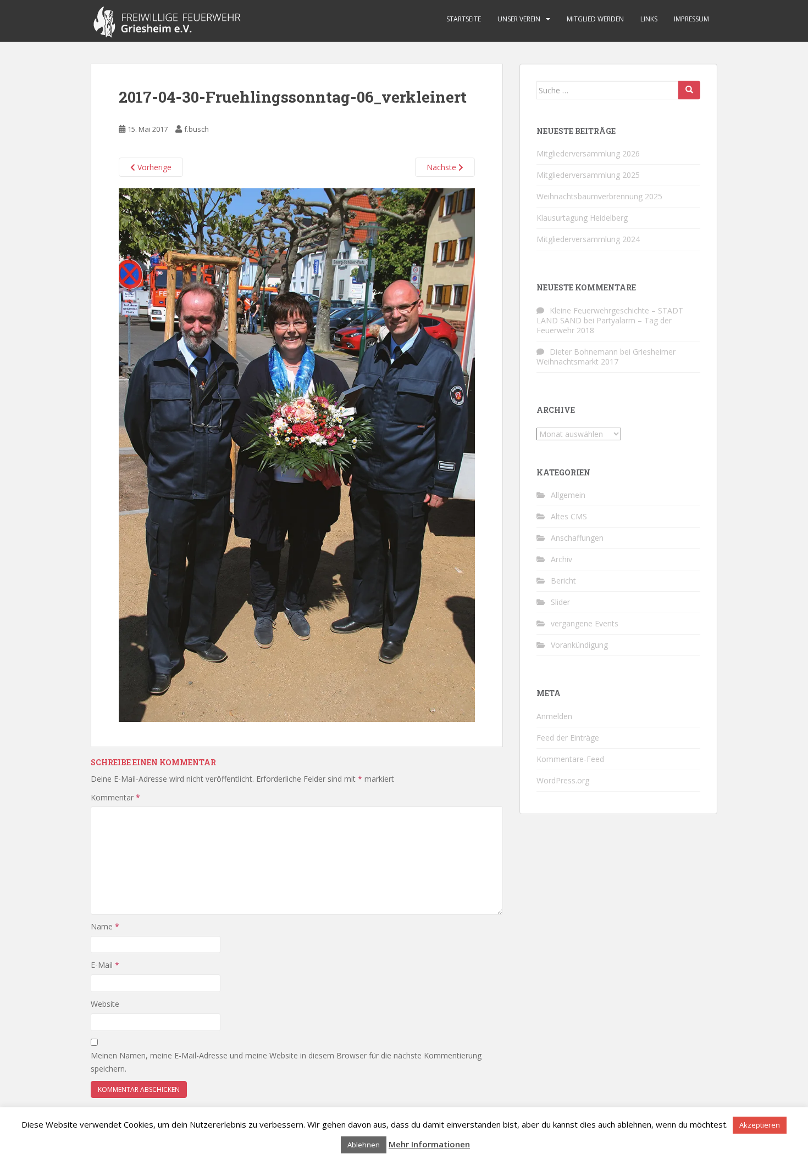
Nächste (442, 167)
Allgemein (568, 495)
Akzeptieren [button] (759, 1125)
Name (105, 926)
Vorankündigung (579, 645)
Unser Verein (518, 19)
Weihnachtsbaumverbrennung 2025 (599, 196)
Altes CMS (569, 516)
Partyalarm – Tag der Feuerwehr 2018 (604, 325)
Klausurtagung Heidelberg (582, 217)
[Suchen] (689, 90)
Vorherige (153, 167)
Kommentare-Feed (570, 759)
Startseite (463, 19)
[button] (297, 455)
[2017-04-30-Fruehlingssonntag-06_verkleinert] (297, 454)
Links (648, 19)
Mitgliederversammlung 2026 (588, 153)
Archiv (561, 559)
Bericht (563, 580)
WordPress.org (562, 780)
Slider (560, 602)
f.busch (196, 129)
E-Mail (105, 965)
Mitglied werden (595, 19)
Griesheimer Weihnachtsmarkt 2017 (606, 356)
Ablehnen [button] (363, 1145)
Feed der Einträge (567, 737)
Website (105, 1004)
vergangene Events (584, 623)
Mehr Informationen (429, 1144)
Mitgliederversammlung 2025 (588, 175)
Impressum (691, 19)
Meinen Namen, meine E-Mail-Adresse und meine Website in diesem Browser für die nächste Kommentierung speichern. (286, 1062)
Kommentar (115, 797)
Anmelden (554, 716)
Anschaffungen (577, 538)
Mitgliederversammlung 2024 (588, 239)
